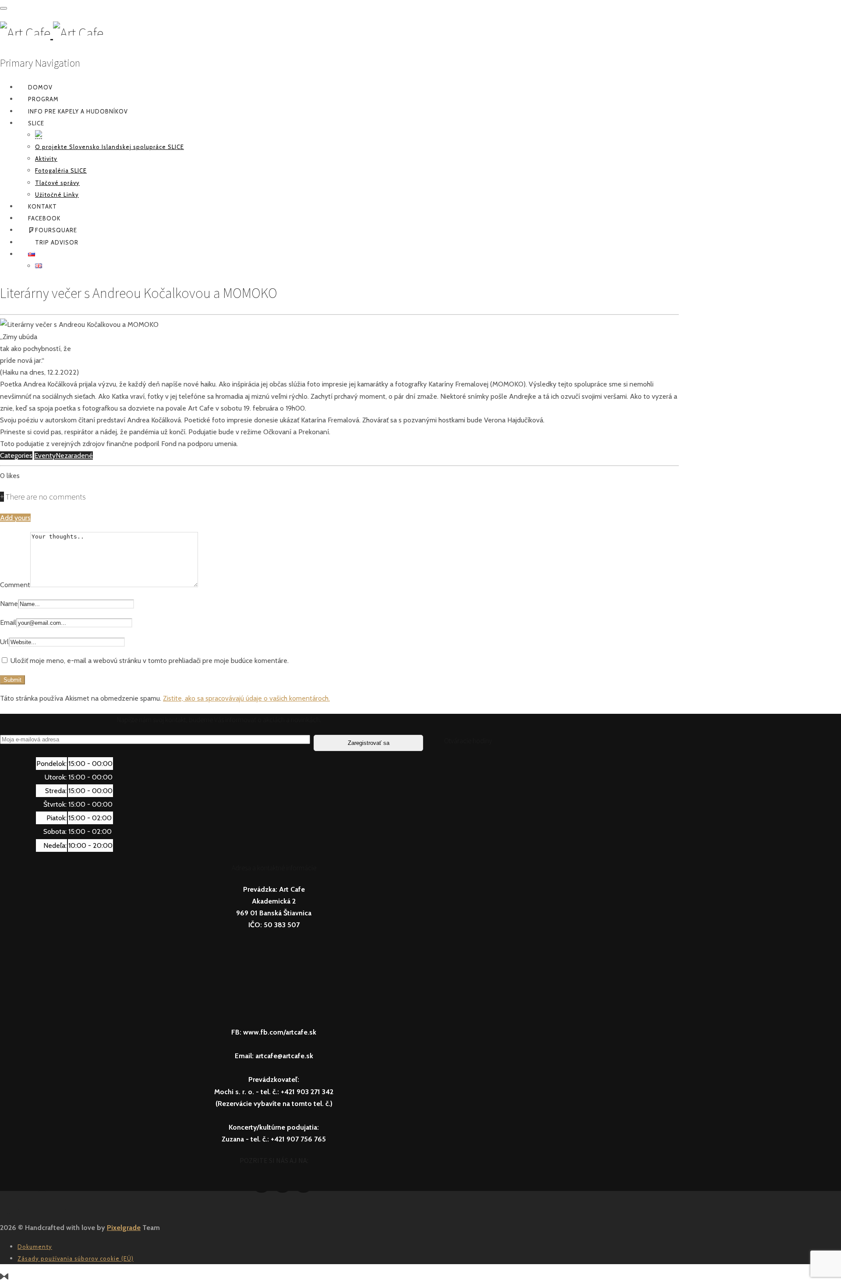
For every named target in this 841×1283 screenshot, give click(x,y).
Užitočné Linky (57, 194)
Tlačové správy (57, 182)
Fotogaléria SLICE (61, 170)
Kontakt (42, 206)
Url (4, 642)
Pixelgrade (124, 1227)
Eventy (45, 455)
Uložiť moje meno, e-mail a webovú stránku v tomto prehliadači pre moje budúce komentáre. (150, 660)
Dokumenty (35, 1246)
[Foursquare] (282, 1185)
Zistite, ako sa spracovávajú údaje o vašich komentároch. (246, 698)
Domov (40, 87)
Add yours (15, 518)
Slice (36, 123)
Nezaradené (74, 455)
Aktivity (46, 158)
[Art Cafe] (51, 33)
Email (8, 622)
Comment (15, 585)
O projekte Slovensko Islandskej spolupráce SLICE (109, 146)
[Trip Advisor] (303, 1185)
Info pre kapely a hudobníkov (78, 111)
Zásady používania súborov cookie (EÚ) (76, 1258)
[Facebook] (261, 1185)
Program (43, 99)
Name (9, 603)
